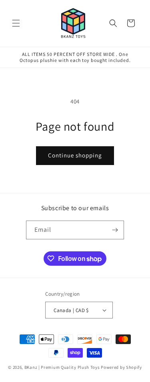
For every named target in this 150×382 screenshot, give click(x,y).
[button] (16, 23)
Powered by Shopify (121, 367)
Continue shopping (75, 155)
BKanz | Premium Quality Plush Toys (62, 367)
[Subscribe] (115, 230)
